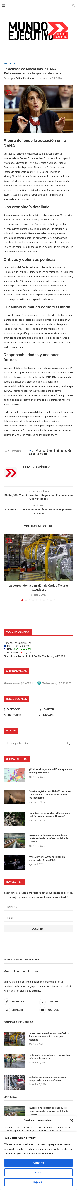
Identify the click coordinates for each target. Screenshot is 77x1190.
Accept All (38, 1162)
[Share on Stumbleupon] (62, 450)
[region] (38, 1161)
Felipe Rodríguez (25, 78)
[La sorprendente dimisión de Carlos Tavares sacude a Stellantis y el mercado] (38, 557)
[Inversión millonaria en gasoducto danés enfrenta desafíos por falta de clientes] (14, 840)
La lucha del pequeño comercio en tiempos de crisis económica (48, 1079)
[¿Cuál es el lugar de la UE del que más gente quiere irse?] (14, 775)
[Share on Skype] (38, 454)
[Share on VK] (50, 450)
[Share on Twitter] (40, 450)
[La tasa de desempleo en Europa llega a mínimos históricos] (14, 1061)
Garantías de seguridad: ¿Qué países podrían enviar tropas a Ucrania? (49, 815)
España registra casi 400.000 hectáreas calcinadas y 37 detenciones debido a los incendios (50, 794)
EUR (28, 656)
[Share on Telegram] (69, 450)
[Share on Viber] (41, 454)
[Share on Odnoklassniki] (54, 450)
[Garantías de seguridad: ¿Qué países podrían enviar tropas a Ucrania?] (14, 819)
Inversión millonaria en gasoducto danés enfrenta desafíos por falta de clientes (48, 838)
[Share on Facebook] (37, 450)
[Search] (73, 5)
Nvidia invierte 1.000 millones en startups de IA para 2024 (47, 858)
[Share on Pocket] (34, 454)
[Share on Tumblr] (47, 450)
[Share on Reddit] (58, 450)
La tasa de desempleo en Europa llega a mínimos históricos (51, 1057)
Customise (38, 1172)
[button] (71, 1120)
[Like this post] (33, 450)
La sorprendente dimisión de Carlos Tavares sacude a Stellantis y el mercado (49, 1036)
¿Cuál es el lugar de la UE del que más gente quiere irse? (50, 771)
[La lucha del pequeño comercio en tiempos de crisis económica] (14, 1082)
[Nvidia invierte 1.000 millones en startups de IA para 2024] (14, 862)
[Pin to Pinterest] (44, 450)
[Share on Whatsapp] (66, 450)
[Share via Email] (45, 454)
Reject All (38, 1182)
